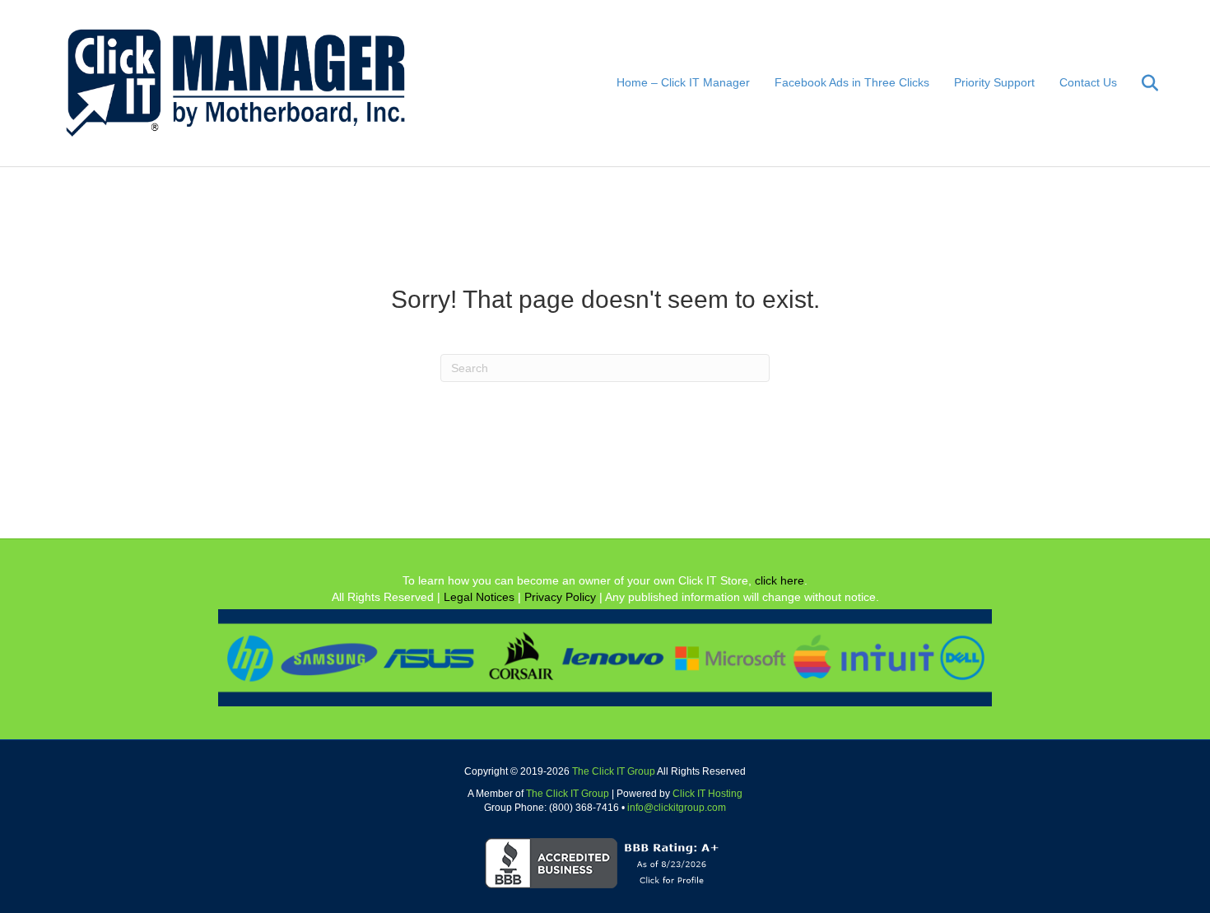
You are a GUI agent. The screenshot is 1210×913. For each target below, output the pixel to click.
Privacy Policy (560, 596)
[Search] (1139, 83)
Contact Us (1088, 82)
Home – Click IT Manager (683, 82)
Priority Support (994, 82)
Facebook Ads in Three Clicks (852, 82)
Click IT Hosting (707, 793)
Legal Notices (479, 596)
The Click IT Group (613, 771)
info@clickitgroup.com (676, 807)
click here (779, 580)
